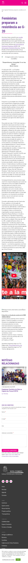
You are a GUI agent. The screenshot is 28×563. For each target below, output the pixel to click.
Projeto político (6, 511)
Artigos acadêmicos (7, 535)
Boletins (4, 537)
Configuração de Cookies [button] (8, 559)
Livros (3, 548)
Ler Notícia (5, 394)
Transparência (6, 514)
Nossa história (6, 508)
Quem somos (5, 506)
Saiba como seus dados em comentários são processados (11, 455)
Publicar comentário (10, 450)
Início (3, 486)
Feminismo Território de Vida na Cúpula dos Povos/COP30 (12, 390)
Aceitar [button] (18, 559)
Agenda (4, 492)
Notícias (4, 489)
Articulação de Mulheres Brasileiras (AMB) (13, 45)
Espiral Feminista (6, 524)
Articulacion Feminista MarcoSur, (11, 48)
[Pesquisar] (22, 3)
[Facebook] (11, 481)
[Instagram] (3, 481)
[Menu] (25, 3)
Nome (4, 412)
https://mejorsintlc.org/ (15, 345)
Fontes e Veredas (7, 527)
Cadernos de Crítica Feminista (10, 543)
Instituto (4, 503)
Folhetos (4, 546)
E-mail (4, 419)
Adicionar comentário (7, 433)
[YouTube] (7, 481)
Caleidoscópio (6, 521)
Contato (4, 495)
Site (3, 426)
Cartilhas (4, 540)
